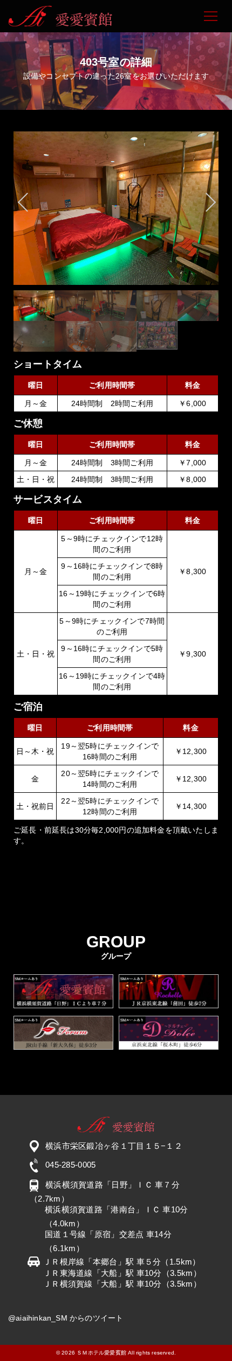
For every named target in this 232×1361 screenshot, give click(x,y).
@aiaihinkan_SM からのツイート (65, 1318)
